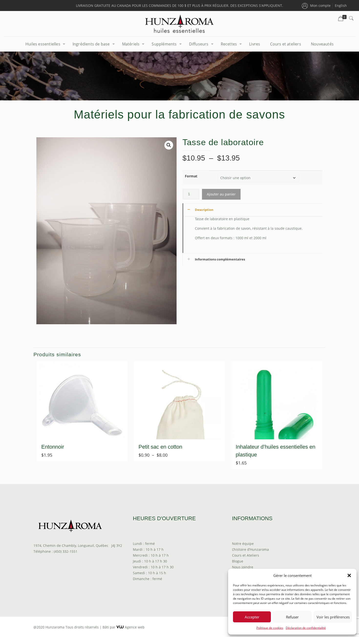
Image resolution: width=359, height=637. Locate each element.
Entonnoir (52, 447)
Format (191, 176)
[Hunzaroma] (179, 23)
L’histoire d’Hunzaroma (250, 549)
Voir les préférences (333, 617)
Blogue (237, 561)
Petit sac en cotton (160, 447)
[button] (349, 575)
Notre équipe (243, 543)
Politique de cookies (269, 628)
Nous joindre (242, 567)
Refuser (292, 617)
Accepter (252, 617)
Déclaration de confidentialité (306, 628)
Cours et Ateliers (245, 555)
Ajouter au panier (221, 194)
